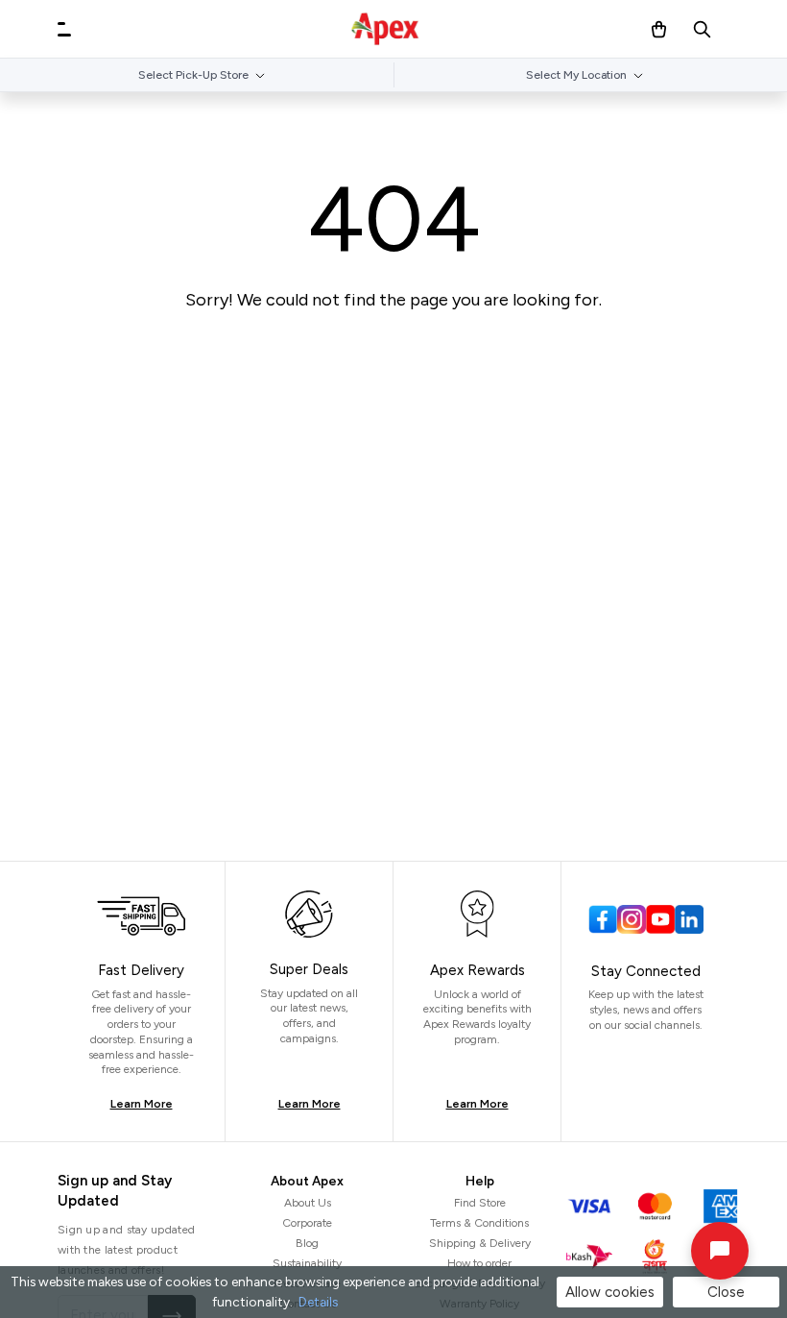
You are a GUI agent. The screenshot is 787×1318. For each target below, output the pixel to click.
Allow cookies (610, 1292)
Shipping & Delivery (480, 1243)
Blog (307, 1243)
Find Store (480, 1202)
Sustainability (307, 1263)
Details (318, 1301)
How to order (479, 1263)
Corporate (307, 1223)
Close (726, 1292)
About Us (307, 1202)
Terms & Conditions (479, 1223)
